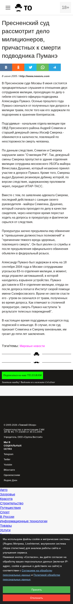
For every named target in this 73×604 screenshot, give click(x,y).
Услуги (5, 530)
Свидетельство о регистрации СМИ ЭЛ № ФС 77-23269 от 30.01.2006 (24, 431)
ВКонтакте (9, 470)
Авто (3, 490)
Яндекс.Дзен (10, 480)
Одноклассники (12, 475)
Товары (6, 526)
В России (7, 517)
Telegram (8, 454)
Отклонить (36, 597)
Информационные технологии (23, 521)
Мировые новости (32, 346)
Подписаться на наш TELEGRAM (22, 375)
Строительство (11, 503)
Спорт (5, 512)
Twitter (7, 459)
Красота (6, 499)
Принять (36, 589)
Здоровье (7, 494)
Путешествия (10, 508)
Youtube (8, 465)
